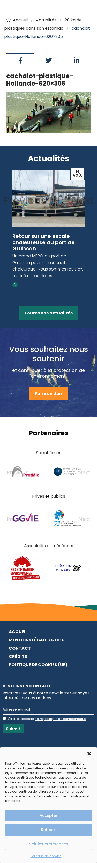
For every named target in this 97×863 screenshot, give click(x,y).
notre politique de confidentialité (60, 719)
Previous (24, 200)
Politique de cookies (46, 856)
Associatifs (35, 546)
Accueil (20, 20)
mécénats (62, 546)
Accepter (48, 815)
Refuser (48, 829)
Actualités (46, 20)
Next (83, 200)
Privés (38, 496)
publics (58, 496)
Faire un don (48, 393)
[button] (89, 753)
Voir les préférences (48, 844)
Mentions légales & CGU (37, 640)
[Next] (89, 568)
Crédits (18, 656)
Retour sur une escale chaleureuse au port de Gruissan (43, 242)
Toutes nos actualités (48, 313)
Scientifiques (48, 453)
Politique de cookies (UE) (38, 665)
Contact (20, 648)
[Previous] (8, 568)
